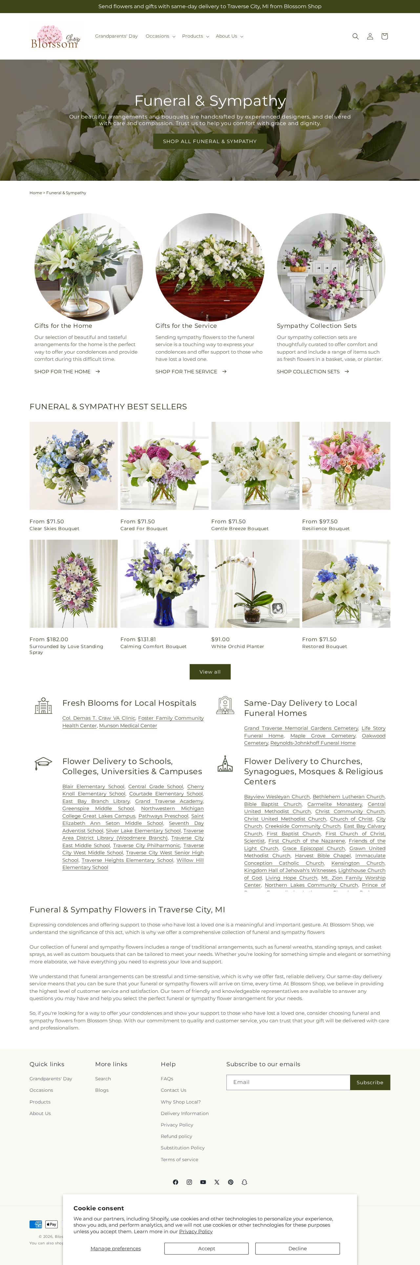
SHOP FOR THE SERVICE (186, 371)
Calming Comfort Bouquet (153, 646)
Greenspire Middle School (98, 808)
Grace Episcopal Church (314, 848)
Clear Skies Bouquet (54, 528)
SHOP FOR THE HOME (62, 371)
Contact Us (173, 1090)
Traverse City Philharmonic (146, 845)
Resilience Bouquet (326, 528)
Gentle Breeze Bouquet (240, 528)
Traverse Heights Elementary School (127, 860)
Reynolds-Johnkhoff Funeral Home (313, 743)
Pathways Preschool (163, 816)
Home (36, 192)
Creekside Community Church (303, 826)
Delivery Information (185, 1113)
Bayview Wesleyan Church (277, 796)
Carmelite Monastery (334, 804)
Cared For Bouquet (144, 528)
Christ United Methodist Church (285, 819)
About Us (40, 1113)
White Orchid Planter (237, 646)
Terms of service (179, 1160)
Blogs (102, 1090)
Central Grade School (155, 786)
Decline (297, 1248)
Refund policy (176, 1136)
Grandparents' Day (51, 1079)
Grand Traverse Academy (169, 801)
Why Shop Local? (181, 1102)
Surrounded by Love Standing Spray (66, 649)
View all (210, 672)
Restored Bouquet (324, 646)
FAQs (167, 1079)
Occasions (41, 1090)
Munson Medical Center (128, 725)
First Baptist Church (294, 833)
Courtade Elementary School (166, 794)
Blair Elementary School (93, 786)
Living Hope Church (291, 878)
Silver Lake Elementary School (143, 831)
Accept (206, 1248)
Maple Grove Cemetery (322, 736)
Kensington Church (358, 863)
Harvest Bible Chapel (323, 855)
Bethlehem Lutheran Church (349, 796)
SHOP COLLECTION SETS (308, 371)
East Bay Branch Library (96, 801)
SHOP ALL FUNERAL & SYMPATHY (210, 141)
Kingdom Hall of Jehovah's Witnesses (290, 870)
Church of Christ (351, 819)
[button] (160, 36)
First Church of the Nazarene (306, 841)
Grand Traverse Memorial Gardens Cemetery (301, 728)
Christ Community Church (350, 811)
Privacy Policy (196, 1231)
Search (103, 1079)
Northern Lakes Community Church (311, 885)
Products (40, 1102)
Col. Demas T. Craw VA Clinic (99, 718)
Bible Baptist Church (273, 804)
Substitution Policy (183, 1148)
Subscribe (370, 1082)
